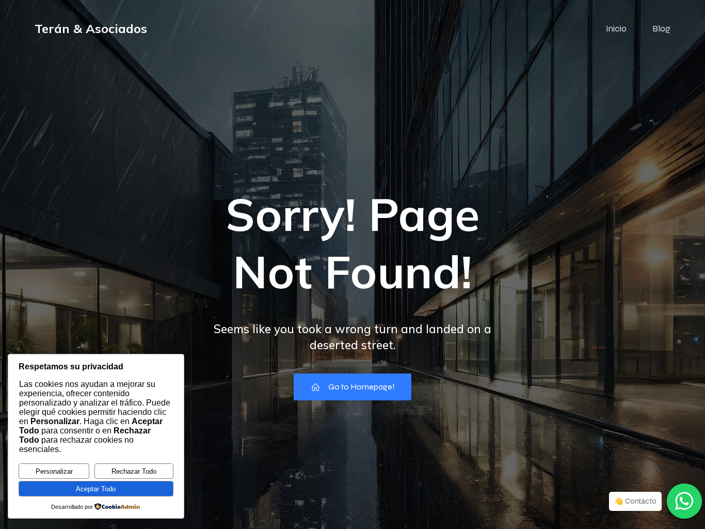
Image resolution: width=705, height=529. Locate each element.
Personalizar (54, 471)
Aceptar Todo (96, 489)
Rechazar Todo (133, 471)
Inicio (616, 28)
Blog (661, 28)
